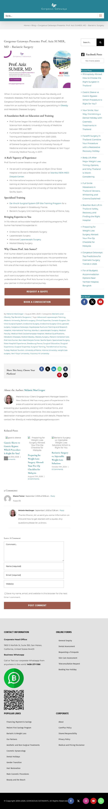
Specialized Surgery (61, 340)
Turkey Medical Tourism (14, 350)
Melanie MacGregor (15, 314)
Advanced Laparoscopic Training (51, 317)
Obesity (64, 105)
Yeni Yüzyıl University (20, 353)
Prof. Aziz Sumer (11, 340)
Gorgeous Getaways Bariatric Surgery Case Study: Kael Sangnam (61, 459)
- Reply (52, 490)
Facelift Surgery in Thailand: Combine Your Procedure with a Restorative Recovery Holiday (92, 143)
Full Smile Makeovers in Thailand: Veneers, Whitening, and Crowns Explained (91, 191)
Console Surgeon (58, 320)
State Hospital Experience (15, 343)
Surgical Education (51, 343)
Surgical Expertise (22, 347)
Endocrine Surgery (31, 324)
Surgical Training (38, 347)
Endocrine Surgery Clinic (51, 324)
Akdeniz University (12, 320)
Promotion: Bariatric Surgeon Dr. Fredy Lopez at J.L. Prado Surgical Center (37, 449)
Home (27, 25)
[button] (6, 455)
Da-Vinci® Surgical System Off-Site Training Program (35, 203)
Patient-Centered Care (59, 337)
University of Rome (33, 350)
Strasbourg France (35, 343)
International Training (21, 330)
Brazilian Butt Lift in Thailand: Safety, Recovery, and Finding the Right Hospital (92, 213)
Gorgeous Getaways (19, 327)
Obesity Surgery (42, 337)
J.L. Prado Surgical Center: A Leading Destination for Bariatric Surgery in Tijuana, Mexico (13, 452)
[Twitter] (92, 302)
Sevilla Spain (46, 340)
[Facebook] (84, 302)
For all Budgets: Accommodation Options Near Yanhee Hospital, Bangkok (91, 278)
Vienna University (49, 350)
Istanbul (35, 330)
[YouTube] (100, 302)
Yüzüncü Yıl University (39, 353)
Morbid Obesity (27, 337)
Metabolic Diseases (12, 337)
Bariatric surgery (28, 320)
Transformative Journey (56, 347)
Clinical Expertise (43, 320)
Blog (33, 25)
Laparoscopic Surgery (30, 239)
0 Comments (9, 465)
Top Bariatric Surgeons (21, 317)
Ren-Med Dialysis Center (29, 340)
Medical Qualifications (54, 334)
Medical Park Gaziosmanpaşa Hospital (27, 334)
